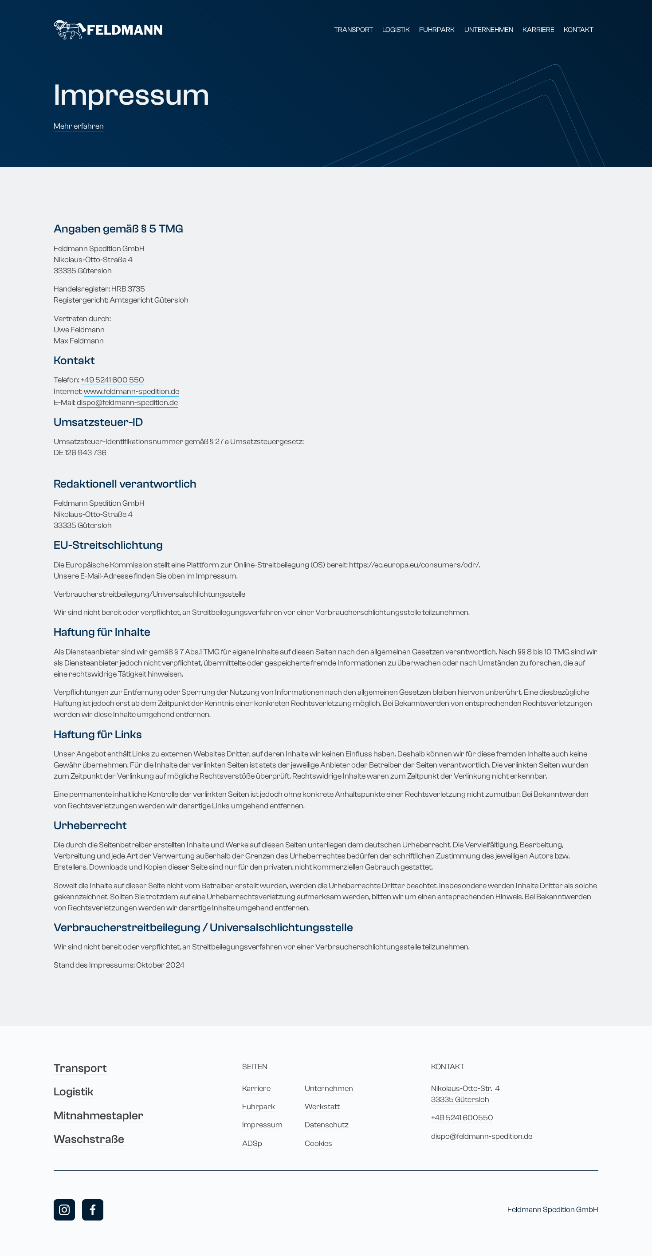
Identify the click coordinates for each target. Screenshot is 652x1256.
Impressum (262, 1125)
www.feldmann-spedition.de (131, 391)
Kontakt (578, 30)
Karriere (538, 30)
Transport (353, 30)
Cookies (318, 1143)
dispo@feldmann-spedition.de (127, 402)
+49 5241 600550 (462, 1117)
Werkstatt (322, 1106)
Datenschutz (327, 1125)
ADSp (252, 1143)
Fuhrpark (437, 30)
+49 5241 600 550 (112, 380)
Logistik (396, 30)
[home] (108, 30)
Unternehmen (488, 30)
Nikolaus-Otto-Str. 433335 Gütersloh (465, 1094)
